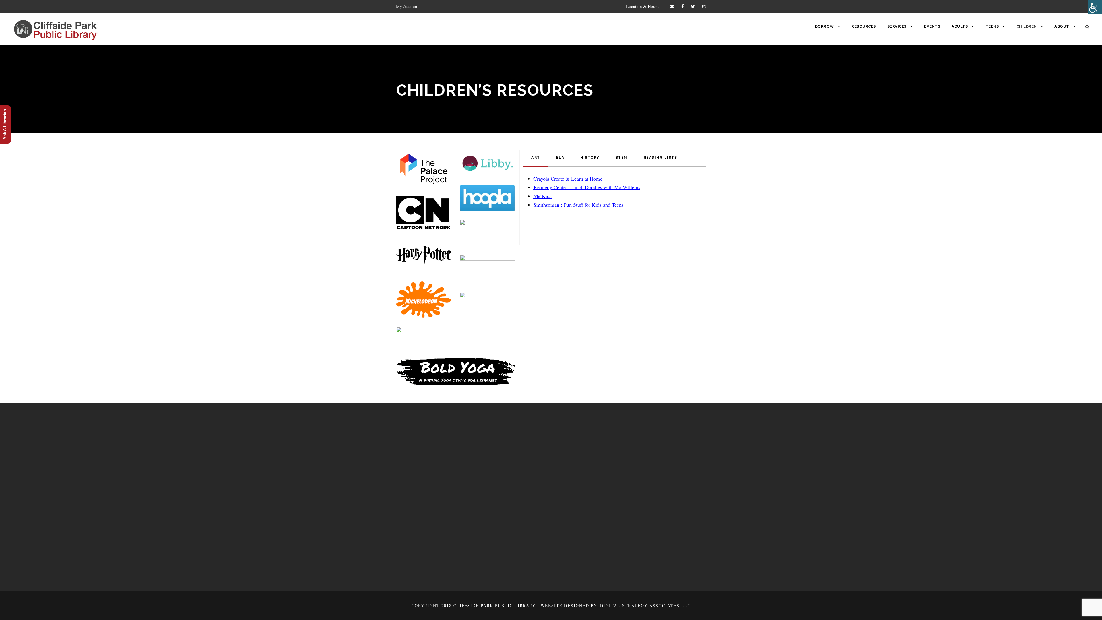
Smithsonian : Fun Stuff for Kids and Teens (578, 204)
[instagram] (704, 6)
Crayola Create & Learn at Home (567, 178)
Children (1026, 26)
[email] (672, 6)
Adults (960, 26)
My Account (407, 6)
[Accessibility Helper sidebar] (1095, 7)
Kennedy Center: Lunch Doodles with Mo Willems (586, 187)
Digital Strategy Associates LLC (645, 605)
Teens (992, 26)
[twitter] (693, 6)
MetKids (542, 196)
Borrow (824, 26)
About (1061, 26)
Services (897, 26)
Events (932, 26)
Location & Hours (642, 6)
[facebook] (682, 6)
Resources (863, 26)
